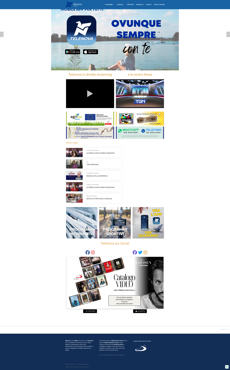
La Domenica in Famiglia (92, 173)
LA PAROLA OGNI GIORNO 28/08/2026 (100, 187)
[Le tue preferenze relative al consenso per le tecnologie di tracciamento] (227, 367)
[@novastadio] (135, 253)
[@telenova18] (93, 253)
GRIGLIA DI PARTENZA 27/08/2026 (99, 198)
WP (72, 367)
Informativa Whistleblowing (114, 355)
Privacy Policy (102, 355)
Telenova (72, 364)
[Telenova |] (73, 4)
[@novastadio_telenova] (145, 253)
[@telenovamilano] (88, 253)
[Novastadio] (140, 253)
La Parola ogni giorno (92, 150)
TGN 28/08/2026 (92, 164)
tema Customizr (85, 367)
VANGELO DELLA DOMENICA (97, 176)
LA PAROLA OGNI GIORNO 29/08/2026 (100, 153)
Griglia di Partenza (91, 196)
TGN (87, 162)
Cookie (123, 355)
